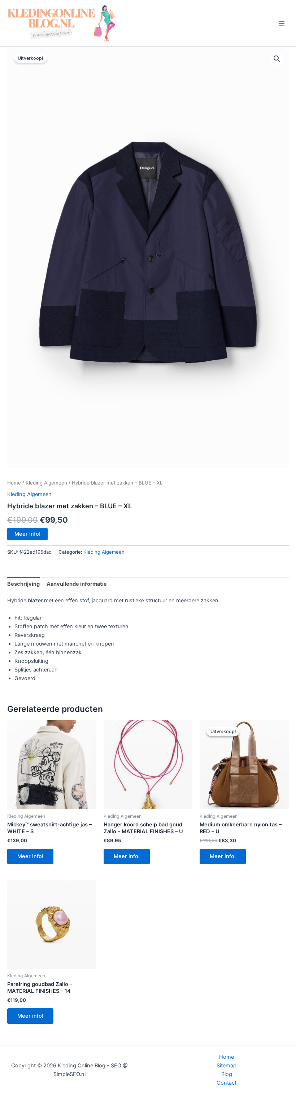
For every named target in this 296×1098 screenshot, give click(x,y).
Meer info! (27, 534)
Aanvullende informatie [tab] (77, 584)
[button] (276, 58)
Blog (226, 1074)
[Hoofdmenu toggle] (281, 23)
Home (14, 483)
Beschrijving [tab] (23, 584)
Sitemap (226, 1065)
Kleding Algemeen (46, 483)
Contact (226, 1083)
